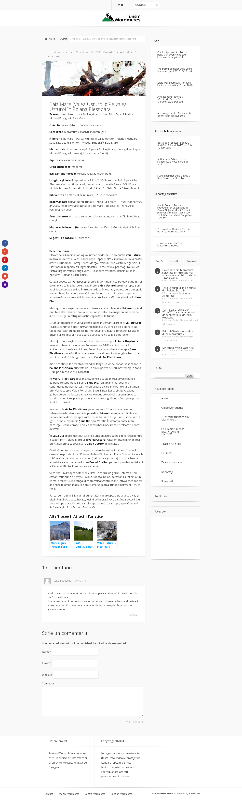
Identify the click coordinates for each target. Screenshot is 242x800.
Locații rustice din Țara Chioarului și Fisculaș (169, 244)
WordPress (194, 793)
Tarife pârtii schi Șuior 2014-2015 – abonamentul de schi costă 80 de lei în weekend (178, 313)
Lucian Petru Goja (70, 52)
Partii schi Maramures (168, 131)
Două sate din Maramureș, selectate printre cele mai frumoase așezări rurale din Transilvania (179, 274)
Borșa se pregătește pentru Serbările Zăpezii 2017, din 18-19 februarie (174, 145)
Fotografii (167, 481)
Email (46, 663)
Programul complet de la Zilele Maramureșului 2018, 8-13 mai (174, 70)
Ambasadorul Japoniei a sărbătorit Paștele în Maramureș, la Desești (170, 99)
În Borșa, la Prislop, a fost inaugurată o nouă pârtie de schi (172, 161)
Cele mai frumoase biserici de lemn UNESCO (172, 431)
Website (47, 675)
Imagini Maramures (68, 794)
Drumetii (64, 38)
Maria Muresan (180, 280)
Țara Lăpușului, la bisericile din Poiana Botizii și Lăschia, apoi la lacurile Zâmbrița (179, 292)
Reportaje (167, 472)
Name (47, 651)
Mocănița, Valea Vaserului (178, 348)
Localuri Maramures (121, 794)
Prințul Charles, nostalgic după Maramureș (177, 333)
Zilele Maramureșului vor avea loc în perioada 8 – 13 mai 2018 (175, 84)
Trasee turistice (123, 52)
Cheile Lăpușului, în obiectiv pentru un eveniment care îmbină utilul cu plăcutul (172, 54)
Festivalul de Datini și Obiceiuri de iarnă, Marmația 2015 (174, 230)
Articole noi (167, 340)
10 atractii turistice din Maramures (175, 418)
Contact (48, 794)
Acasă (52, 38)
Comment (48, 683)
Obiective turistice (170, 354)
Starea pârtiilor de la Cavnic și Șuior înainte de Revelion (173, 177)
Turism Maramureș (182, 298)
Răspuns (133, 615)
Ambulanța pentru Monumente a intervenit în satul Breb (174, 114)
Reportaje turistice (165, 194)
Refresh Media (167, 793)
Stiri (156, 41)
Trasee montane (171, 462)
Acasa (164, 398)
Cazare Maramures (95, 794)
